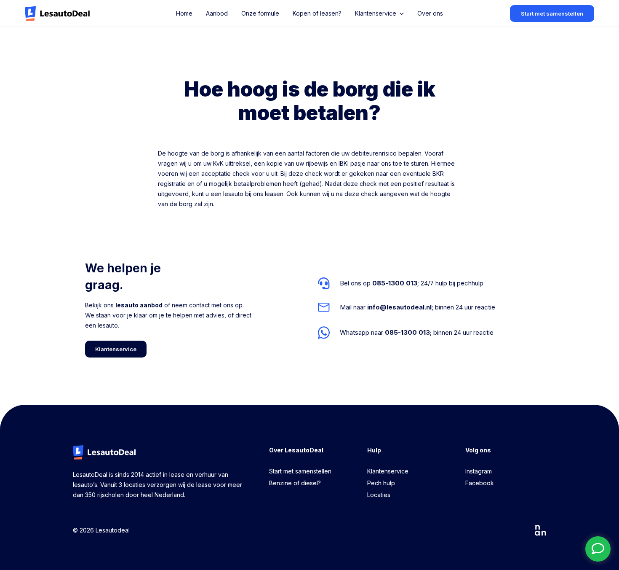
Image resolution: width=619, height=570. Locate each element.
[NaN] (541, 530)
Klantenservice (387, 471)
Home (184, 13)
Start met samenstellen (300, 471)
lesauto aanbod (139, 305)
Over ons (430, 13)
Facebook (479, 483)
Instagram (478, 471)
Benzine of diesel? (295, 483)
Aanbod (217, 13)
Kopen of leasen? (317, 13)
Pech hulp (381, 483)
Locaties (378, 494)
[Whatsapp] (406, 332)
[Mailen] (406, 307)
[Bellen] (406, 283)
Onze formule (260, 13)
